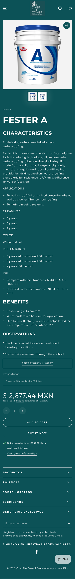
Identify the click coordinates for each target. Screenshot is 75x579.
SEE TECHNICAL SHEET (37, 363)
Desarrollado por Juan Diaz (52, 568)
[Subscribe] (70, 523)
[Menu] (5, 8)
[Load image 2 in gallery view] (42, 96)
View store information (22, 453)
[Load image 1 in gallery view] (32, 96)
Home (6, 109)
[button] (60, 8)
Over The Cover (25, 568)
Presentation (11, 374)
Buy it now (37, 433)
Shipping (20, 401)
